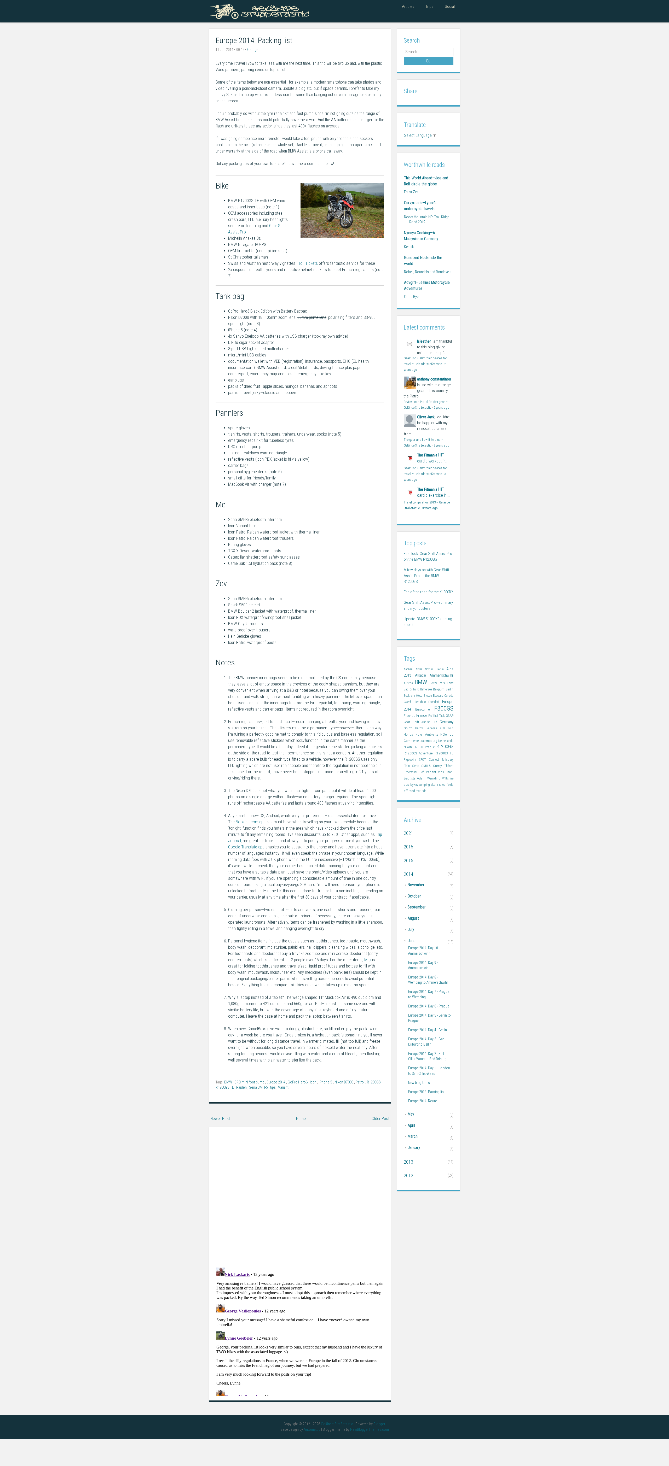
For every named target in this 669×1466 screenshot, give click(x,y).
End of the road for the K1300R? (428, 592)
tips (273, 1087)
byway (414, 785)
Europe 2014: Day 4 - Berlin (427, 1030)
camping (425, 785)
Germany (446, 721)
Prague (430, 747)
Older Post (380, 1118)
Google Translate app (246, 847)
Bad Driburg (412, 689)
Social (450, 6)
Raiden (241, 1087)
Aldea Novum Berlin (431, 669)
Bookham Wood (414, 695)
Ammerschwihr (441, 675)
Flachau (410, 716)
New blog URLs (419, 1083)
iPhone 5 (326, 1082)
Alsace (422, 675)
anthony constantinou (434, 379)
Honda (410, 734)
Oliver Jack (426, 417)
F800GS (443, 708)
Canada (448, 695)
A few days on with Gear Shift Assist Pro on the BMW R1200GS (426, 575)
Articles (408, 6)
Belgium (439, 689)
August (413, 918)
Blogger (379, 1424)
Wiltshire (447, 778)
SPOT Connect (430, 759)
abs (407, 785)
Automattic (312, 1429)
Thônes (448, 766)
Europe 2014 (276, 1082)
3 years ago (441, 445)
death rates (439, 785)
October (414, 896)
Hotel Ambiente (428, 734)
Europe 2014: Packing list (254, 40)
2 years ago (441, 407)
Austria (409, 683)
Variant (283, 1087)
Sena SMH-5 (259, 1087)
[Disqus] (299, 1195)
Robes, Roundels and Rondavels (427, 272)
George (252, 50)
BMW (228, 1082)
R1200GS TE (225, 1087)
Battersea (426, 689)
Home (301, 1118)
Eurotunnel (425, 709)
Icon (313, 1082)
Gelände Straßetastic (337, 1424)
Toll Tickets (308, 263)
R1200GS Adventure (419, 753)
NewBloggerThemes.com (369, 1429)
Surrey (439, 766)
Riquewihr (411, 759)
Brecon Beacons (434, 695)
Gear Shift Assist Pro (422, 722)
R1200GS (374, 1082)
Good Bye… (412, 297)
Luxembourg (429, 741)
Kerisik (409, 247)
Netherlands (445, 741)
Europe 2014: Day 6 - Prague (428, 1006)
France (422, 715)
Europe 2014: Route (422, 1101)
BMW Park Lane (442, 683)
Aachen (410, 669)
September (417, 907)
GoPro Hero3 (298, 1082)
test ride (421, 791)
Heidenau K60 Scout (439, 728)
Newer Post (220, 1118)
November (416, 884)
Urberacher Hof (415, 772)
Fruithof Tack (437, 716)
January (414, 1147)
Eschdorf (435, 702)
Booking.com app (251, 821)
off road (410, 791)
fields (450, 785)
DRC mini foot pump (249, 1082)
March (413, 1136)
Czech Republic (416, 702)
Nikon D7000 (344, 1082)
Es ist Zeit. (411, 192)
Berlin (449, 689)
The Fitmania (427, 455)
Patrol (360, 1082)
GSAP (449, 716)
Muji (367, 959)
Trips (429, 6)
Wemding (434, 778)
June (412, 940)
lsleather (424, 341)
